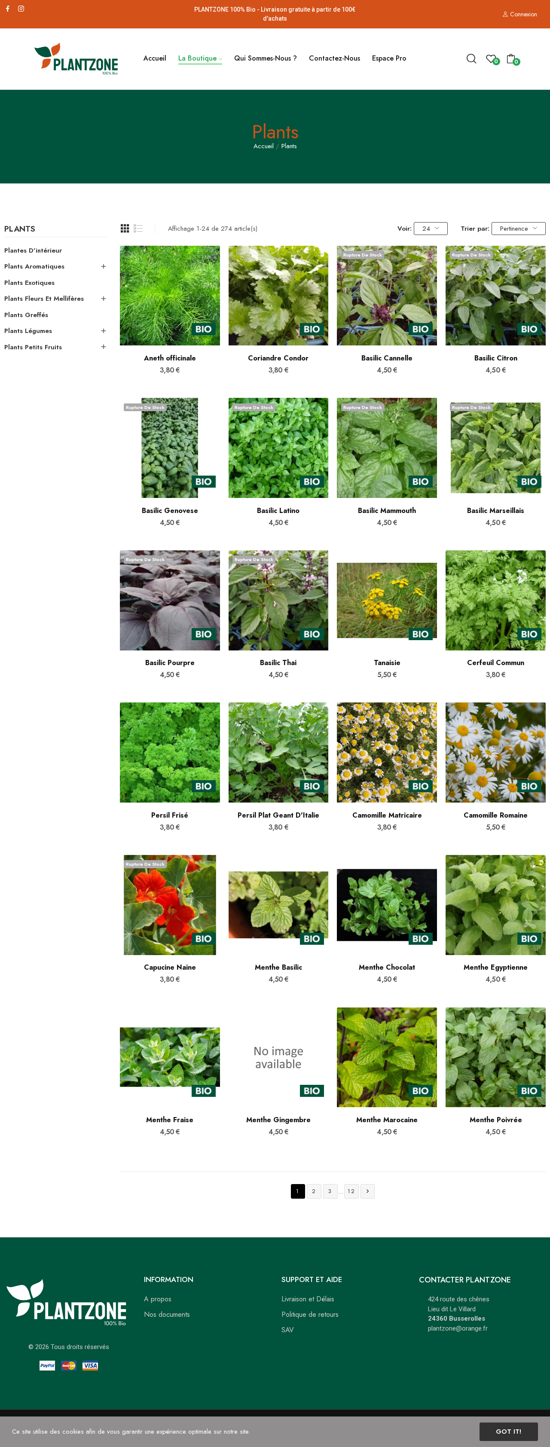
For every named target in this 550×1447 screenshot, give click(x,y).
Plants (19, 230)
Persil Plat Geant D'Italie (278, 815)
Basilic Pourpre (170, 663)
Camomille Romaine (496, 815)
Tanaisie (387, 663)
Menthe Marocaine (387, 1120)
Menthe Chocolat (387, 967)
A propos (157, 1299)
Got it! (508, 1431)
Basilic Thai (278, 663)
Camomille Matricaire (387, 815)
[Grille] (125, 229)
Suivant (367, 1191)
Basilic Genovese (170, 511)
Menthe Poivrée (496, 1120)
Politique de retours (310, 1314)
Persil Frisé (169, 815)
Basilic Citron (495, 358)
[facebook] (7, 9)
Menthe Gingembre (278, 1120)
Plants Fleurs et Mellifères (44, 298)
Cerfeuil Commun (495, 663)
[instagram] (21, 9)
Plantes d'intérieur (33, 250)
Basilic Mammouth (387, 511)
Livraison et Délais (307, 1299)
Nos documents (167, 1314)
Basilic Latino (278, 511)
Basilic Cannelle (386, 358)
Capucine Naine (170, 967)
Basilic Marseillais (495, 511)
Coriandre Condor (278, 358)
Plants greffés (26, 315)
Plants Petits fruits (33, 347)
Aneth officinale (170, 358)
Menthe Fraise (169, 1120)
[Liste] (138, 229)
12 (351, 1191)
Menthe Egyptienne (496, 967)
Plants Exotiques (29, 282)
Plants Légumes (28, 331)
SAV (287, 1330)
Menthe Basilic (278, 967)
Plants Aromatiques (34, 266)
